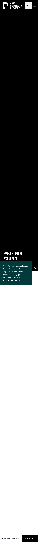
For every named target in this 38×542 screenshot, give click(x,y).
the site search (17, 272)
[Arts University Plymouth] (12, 5)
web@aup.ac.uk (16, 277)
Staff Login (15, 539)
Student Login (5, 539)
